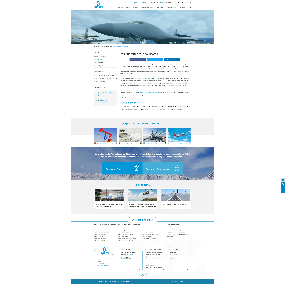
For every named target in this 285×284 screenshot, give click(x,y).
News (135, 2)
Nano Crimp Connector (148, 232)
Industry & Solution (147, 7)
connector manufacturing (143, 78)
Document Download (175, 261)
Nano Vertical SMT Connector (149, 238)
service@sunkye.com (126, 258)
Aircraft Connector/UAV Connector (154, 259)
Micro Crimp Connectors (100, 234)
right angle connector (176, 109)
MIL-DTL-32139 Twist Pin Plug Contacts (176, 232)
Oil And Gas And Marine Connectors (105, 144)
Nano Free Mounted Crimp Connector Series (153, 228)
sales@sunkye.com (166, 2)
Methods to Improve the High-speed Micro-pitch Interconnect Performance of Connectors (142, 205)
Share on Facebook (138, 59)
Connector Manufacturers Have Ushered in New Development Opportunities (109, 205)
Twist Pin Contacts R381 (172, 236)
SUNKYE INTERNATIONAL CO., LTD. (113, 281)
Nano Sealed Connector (124, 236)
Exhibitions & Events (100, 56)
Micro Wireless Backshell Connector (103, 243)
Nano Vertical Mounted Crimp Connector (128, 240)
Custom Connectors (179, 143)
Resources (182, 7)
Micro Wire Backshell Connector (102, 240)
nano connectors (156, 106)
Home (128, 7)
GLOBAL (187, 2)
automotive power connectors (128, 106)
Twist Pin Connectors (100, 81)
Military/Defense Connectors (155, 144)
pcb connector (182, 106)
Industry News (108, 46)
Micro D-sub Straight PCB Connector (103, 232)
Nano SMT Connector (148, 236)
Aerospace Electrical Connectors (153, 254)
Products (135, 7)
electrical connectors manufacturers (150, 92)
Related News (142, 184)
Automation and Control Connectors (154, 267)
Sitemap (174, 281)
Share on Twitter (156, 59)
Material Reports (98, 66)
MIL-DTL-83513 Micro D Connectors (104, 75)
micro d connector (169, 106)
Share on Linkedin (173, 59)
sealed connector (125, 113)
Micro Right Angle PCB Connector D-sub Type (105, 228)
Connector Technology (157, 169)
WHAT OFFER (142, 220)
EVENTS (120, 7)
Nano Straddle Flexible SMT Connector (127, 238)
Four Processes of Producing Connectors (174, 204)
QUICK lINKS (173, 250)
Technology (172, 259)
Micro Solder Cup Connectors (101, 230)
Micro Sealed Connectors (100, 238)
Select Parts (159, 7)
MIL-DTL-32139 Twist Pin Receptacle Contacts (177, 234)
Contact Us (143, 2)
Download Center (115, 169)
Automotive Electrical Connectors (154, 252)
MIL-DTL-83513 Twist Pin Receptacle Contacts (177, 230)
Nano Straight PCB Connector (125, 228)
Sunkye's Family (171, 7)
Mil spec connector (146, 109)
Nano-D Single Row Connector (126, 230)
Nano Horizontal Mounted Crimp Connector (153, 230)
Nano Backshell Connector (125, 232)
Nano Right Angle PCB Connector (150, 234)
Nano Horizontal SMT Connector (126, 234)
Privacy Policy (183, 281)
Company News (98, 62)
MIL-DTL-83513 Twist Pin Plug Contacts (176, 228)
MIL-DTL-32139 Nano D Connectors (104, 78)
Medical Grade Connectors (130, 143)
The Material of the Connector (121, 46)
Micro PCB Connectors (100, 236)
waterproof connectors (161, 109)
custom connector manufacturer (129, 109)
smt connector (143, 106)
